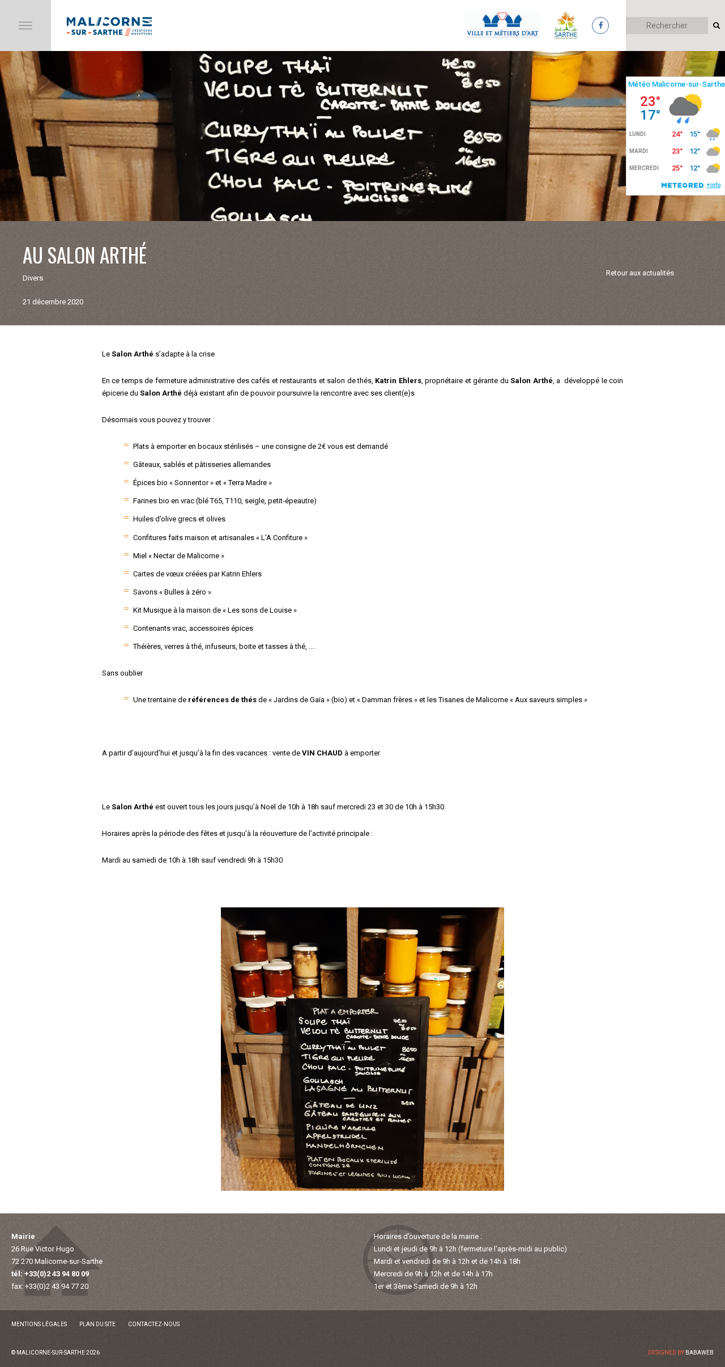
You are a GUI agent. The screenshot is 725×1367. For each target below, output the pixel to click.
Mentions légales (39, 1324)
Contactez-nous (154, 1324)
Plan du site (97, 1324)
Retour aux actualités (640, 273)
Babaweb (699, 1352)
